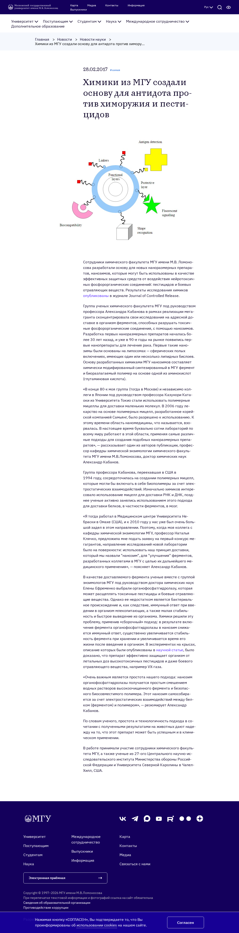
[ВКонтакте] (123, 818)
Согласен (185, 922)
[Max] (147, 818)
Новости (64, 39)
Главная (42, 39)
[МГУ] (33, 6)
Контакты (111, 5)
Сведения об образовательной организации (56, 903)
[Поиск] (219, 7)
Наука (111, 21)
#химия (115, 70)
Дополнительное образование (38, 26)
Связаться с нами (135, 864)
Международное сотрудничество (155, 21)
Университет (22, 21)
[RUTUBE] (170, 819)
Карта (74, 5)
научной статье (169, 649)
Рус (206, 7)
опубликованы (96, 295)
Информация (136, 5)
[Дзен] (200, 818)
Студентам (87, 21)
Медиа (91, 5)
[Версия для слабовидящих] (228, 7)
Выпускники (78, 9)
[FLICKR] (185, 818)
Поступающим (55, 21)
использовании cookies (97, 925)
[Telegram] (135, 819)
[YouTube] (159, 818)
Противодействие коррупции (45, 907)
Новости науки (93, 39)
